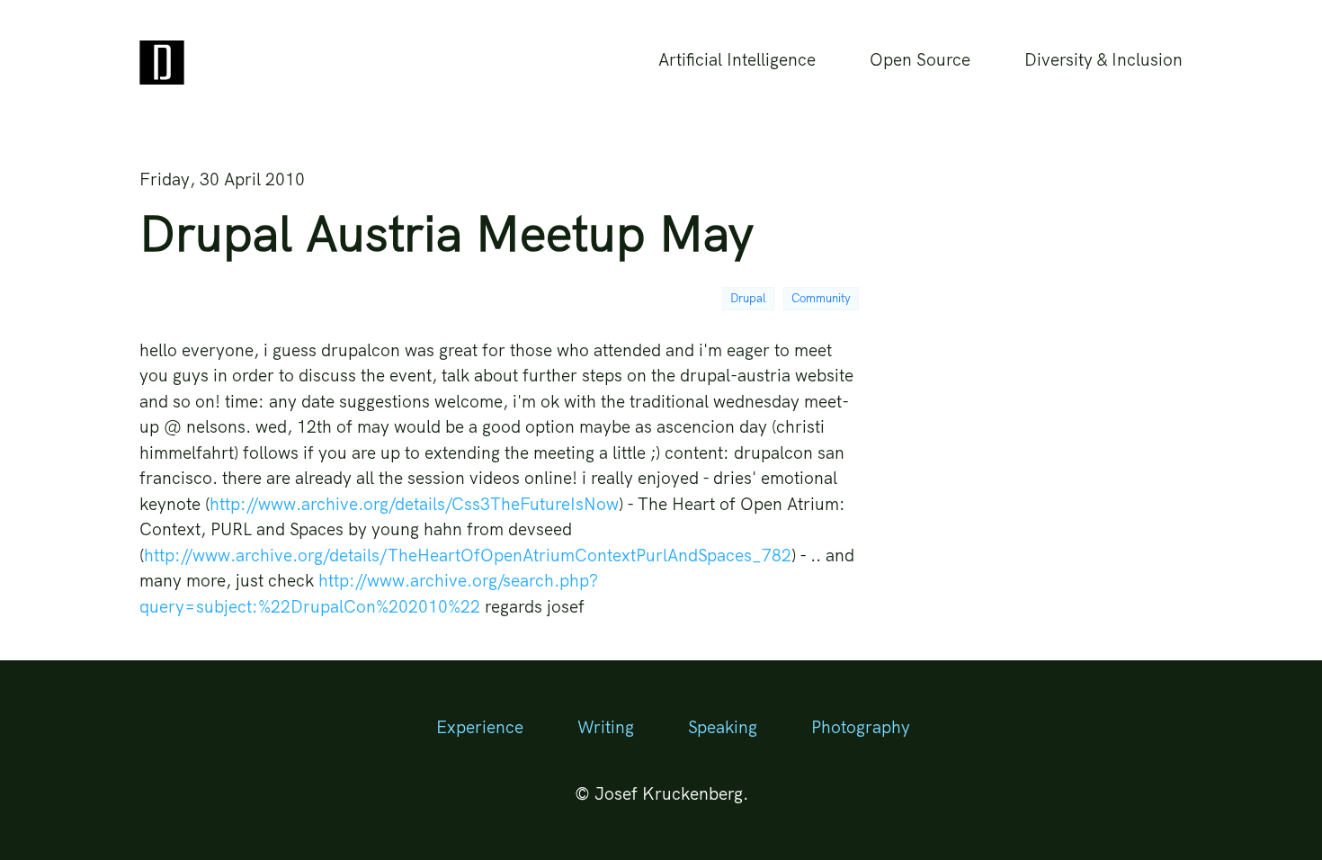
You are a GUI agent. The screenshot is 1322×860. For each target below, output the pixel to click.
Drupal (748, 298)
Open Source (920, 59)
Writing (605, 727)
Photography (860, 727)
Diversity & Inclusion (1103, 59)
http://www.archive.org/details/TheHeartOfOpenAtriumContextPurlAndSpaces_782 (467, 555)
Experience (479, 727)
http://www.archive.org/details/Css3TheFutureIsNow (414, 504)
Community (821, 298)
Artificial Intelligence (737, 59)
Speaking (722, 727)
